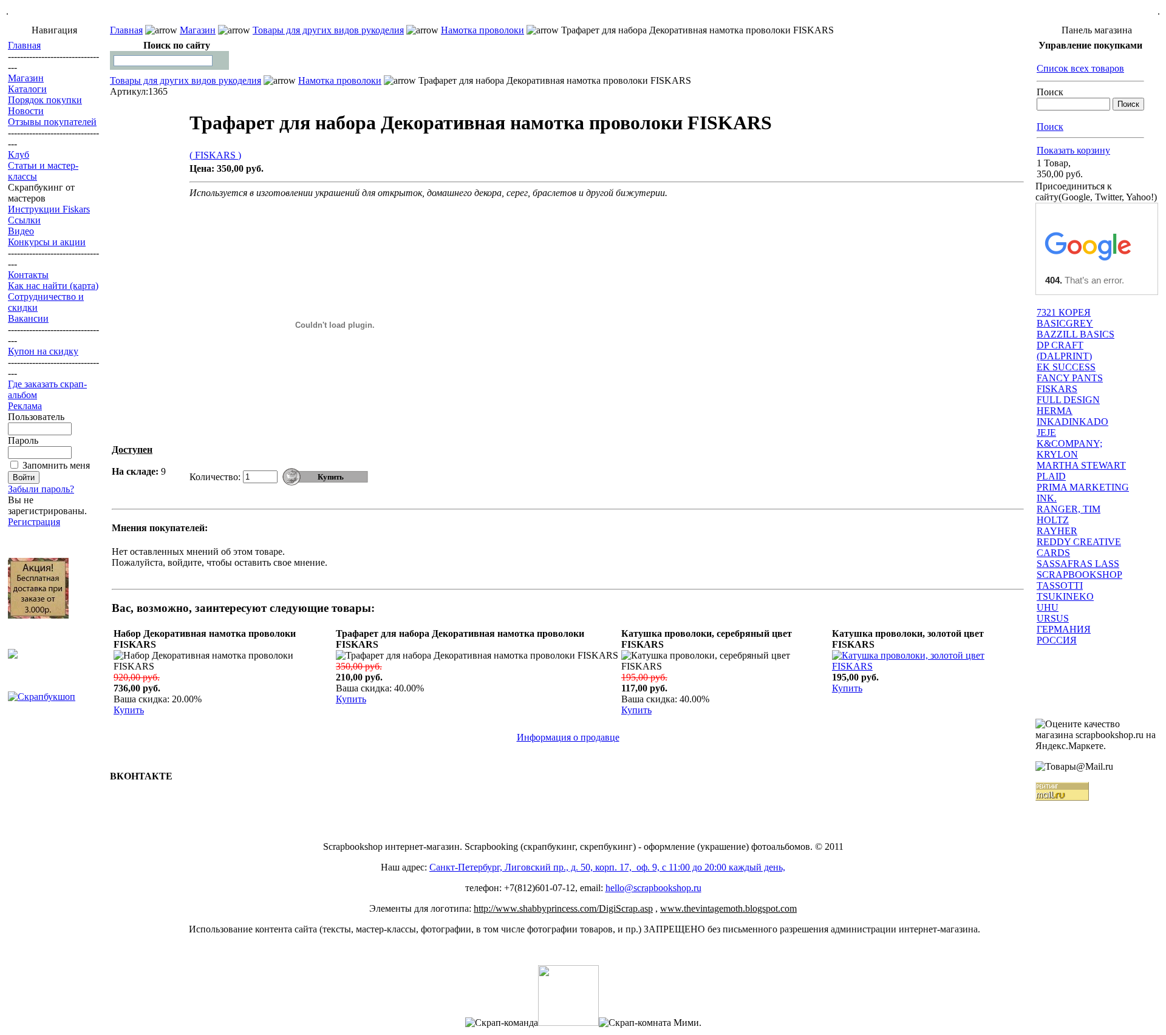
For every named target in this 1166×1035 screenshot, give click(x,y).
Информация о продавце (568, 737)
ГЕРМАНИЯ (1064, 629)
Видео (21, 231)
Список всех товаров (1080, 68)
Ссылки (24, 220)
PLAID (1051, 476)
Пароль (23, 440)
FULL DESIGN (1068, 400)
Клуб (18, 154)
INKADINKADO (1072, 421)
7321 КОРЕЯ (1064, 312)
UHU (1048, 607)
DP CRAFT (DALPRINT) (1064, 350)
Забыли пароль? (41, 489)
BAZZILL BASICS (1075, 334)
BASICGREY (1065, 323)
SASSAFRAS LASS (1078, 563)
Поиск (1050, 92)
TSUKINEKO (1065, 596)
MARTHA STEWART (1081, 465)
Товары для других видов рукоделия (328, 30)
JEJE (1046, 432)
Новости (26, 111)
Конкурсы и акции (47, 242)
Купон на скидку (43, 351)
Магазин (26, 78)
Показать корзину (1073, 150)
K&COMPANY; (1069, 443)
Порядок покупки (45, 100)
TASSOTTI (1060, 585)
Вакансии (28, 318)
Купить (129, 710)
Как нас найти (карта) (53, 285)
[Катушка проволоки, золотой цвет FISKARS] (927, 666)
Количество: (214, 477)
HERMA (1054, 411)
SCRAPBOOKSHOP (1079, 574)
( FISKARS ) (215, 155)
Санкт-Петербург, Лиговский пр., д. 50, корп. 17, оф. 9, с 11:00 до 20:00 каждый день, (607, 867)
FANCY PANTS (1070, 378)
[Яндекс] (124, 59)
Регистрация (34, 522)
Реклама (25, 406)
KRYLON (1057, 454)
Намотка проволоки (482, 30)
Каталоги (27, 89)
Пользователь (36, 417)
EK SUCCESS (1066, 367)
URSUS (1053, 618)
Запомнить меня (56, 465)
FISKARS (1057, 389)
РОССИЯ (1057, 640)
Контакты (28, 275)
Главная (24, 45)
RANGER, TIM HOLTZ (1068, 514)
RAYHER (1057, 531)
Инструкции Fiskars (49, 209)
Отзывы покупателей (52, 122)
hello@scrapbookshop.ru (653, 888)
